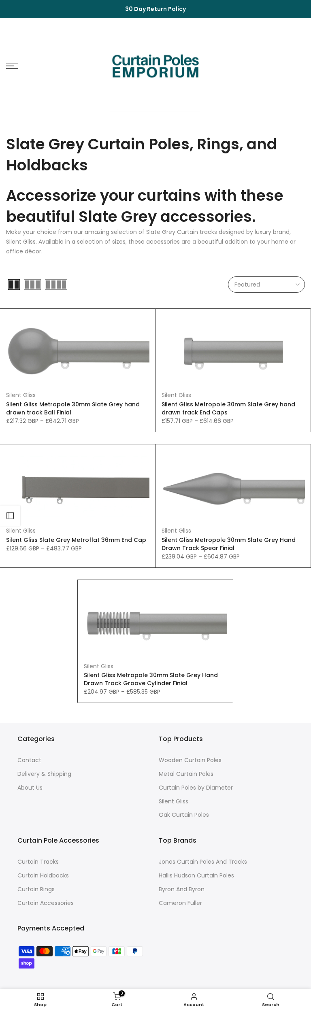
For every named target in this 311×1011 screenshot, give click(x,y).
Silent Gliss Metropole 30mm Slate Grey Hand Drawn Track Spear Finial (229, 544)
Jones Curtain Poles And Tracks (203, 862)
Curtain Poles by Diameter (196, 788)
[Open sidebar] (10, 516)
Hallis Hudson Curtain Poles (196, 875)
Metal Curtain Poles (186, 774)
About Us (30, 788)
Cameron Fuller (180, 903)
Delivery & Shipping (44, 774)
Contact (29, 760)
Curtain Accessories (45, 903)
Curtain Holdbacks (43, 875)
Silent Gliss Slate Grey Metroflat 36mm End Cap (76, 540)
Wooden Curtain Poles (190, 760)
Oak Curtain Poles (184, 815)
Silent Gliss (21, 395)
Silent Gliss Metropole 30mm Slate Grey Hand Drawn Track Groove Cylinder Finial (151, 679)
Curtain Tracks (38, 862)
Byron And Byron (181, 889)
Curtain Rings (36, 889)
